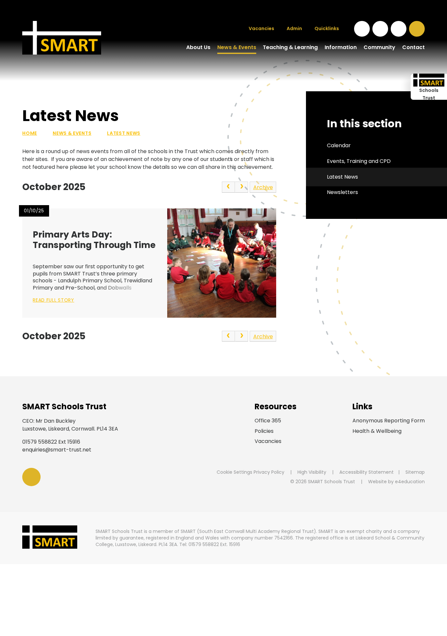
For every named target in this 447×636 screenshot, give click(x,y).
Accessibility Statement (366, 472)
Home (29, 133)
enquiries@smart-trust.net (56, 449)
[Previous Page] (228, 187)
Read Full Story (53, 300)
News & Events (72, 133)
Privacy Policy (269, 472)
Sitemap (415, 472)
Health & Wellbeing (377, 431)
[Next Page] (241, 187)
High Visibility (311, 472)
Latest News (123, 133)
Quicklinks (326, 28)
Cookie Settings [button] (234, 472)
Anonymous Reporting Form (388, 420)
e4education (410, 481)
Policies (264, 431)
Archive (263, 187)
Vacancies (268, 441)
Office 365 (268, 420)
